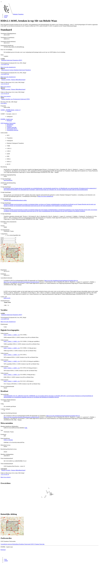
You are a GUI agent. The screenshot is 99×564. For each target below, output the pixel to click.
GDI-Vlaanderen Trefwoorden (8, 123)
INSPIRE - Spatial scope (7, 119)
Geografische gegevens (12, 130)
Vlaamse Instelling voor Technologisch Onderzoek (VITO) (15, 99)
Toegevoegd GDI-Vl (12, 128)
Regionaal (9, 120)
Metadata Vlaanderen (18, 14)
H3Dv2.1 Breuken (8, 439)
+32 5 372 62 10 (5, 83)
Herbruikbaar (10, 124)
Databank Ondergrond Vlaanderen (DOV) (11, 60)
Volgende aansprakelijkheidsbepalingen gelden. (15, 200)
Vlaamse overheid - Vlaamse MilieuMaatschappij (13, 79)
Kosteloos (9, 126)
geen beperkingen (8, 180)
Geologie (9, 111)
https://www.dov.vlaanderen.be (8, 67)
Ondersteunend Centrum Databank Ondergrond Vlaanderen (16, 70)
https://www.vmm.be (6, 86)
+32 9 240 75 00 (5, 64)
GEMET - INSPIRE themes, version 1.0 (10, 110)
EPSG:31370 (7, 298)
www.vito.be (4, 103)
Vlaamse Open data (11, 127)
